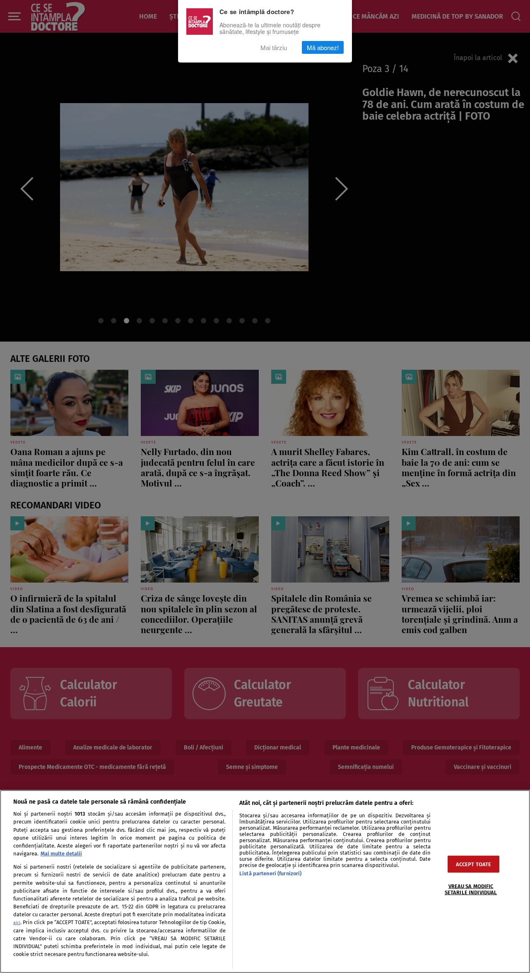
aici (16, 922)
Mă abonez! (323, 47)
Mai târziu (273, 47)
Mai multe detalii (61, 853)
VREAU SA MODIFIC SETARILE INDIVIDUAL (471, 889)
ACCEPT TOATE (473, 864)
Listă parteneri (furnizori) (270, 873)
